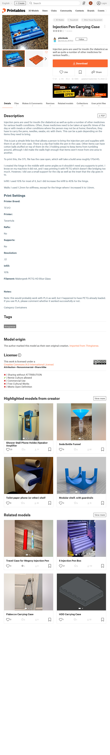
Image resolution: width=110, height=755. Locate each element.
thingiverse (10, 326)
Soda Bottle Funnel (70, 444)
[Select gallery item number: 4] (31, 438)
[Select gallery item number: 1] (23, 438)
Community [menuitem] (66, 10)
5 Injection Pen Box (70, 560)
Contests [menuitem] (79, 10)
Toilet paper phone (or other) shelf (25, 497)
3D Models (60, 20)
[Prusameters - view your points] (91, 3)
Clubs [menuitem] (54, 10)
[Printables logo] (13, 10)
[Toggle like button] (8, 449)
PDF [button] (103, 115)
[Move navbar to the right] (106, 10)
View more (100, 398)
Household (74, 20)
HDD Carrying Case (70, 614)
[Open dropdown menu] (105, 26)
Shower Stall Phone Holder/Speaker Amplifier (27, 444)
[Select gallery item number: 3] (28, 438)
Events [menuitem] (101, 10)
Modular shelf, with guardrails (76, 497)
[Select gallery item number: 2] (26, 438)
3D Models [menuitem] (33, 10)
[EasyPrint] (84, 3)
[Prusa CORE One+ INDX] (80, 91)
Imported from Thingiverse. (84, 345)
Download (82, 63)
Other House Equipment (93, 20)
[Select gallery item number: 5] (33, 438)
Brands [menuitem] (90, 10)
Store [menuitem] (45, 10)
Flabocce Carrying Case (20, 614)
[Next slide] (45, 58)
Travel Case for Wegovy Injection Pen (27, 560)
